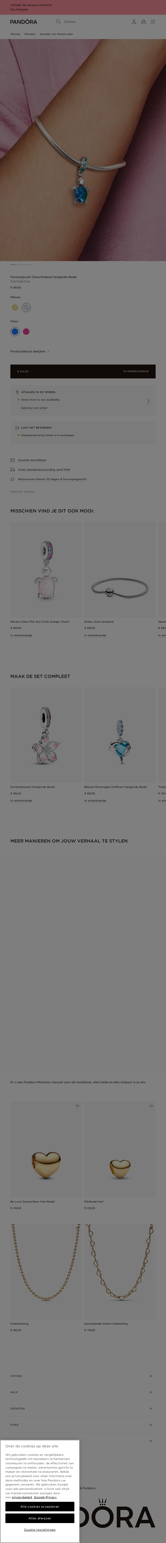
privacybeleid (22, 1497)
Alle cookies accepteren (39, 1506)
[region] (40, 1491)
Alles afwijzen (40, 1518)
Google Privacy (45, 1497)
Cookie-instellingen (40, 1530)
